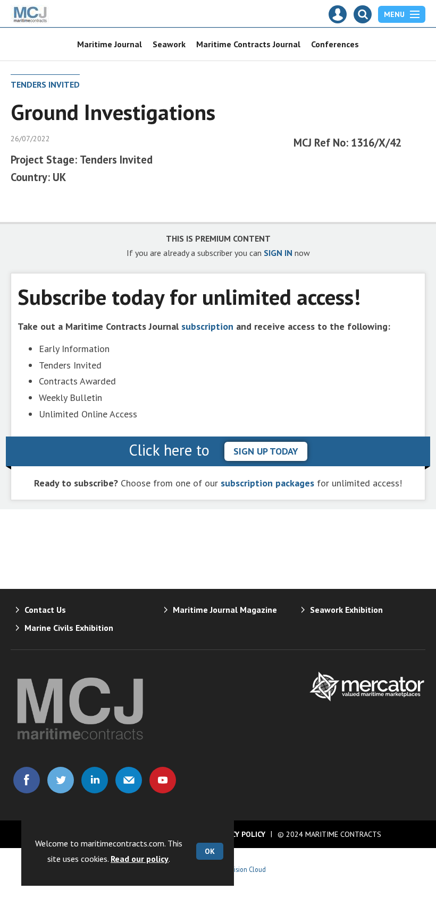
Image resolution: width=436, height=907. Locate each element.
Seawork (169, 44)
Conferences (335, 44)
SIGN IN (278, 252)
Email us (128, 780)
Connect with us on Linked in (94, 780)
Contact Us (45, 609)
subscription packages (267, 483)
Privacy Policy (238, 834)
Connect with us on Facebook (26, 780)
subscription (207, 326)
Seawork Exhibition (346, 609)
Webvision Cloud (242, 869)
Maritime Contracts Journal (248, 44)
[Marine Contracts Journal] (31, 20)
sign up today (265, 451)
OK (210, 851)
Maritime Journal (109, 44)
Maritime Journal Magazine (225, 609)
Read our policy (140, 858)
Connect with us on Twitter (60, 780)
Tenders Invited (45, 84)
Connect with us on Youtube (163, 780)
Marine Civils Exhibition (68, 627)
